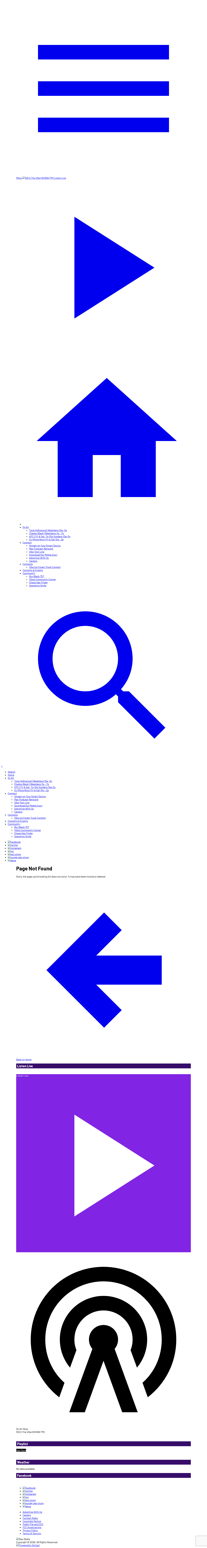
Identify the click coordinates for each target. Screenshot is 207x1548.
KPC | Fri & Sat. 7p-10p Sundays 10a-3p (49, 536)
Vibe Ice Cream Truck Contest (45, 567)
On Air (26, 527)
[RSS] (11, 851)
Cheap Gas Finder (38, 582)
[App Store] (14, 854)
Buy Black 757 (36, 576)
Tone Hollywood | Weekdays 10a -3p (48, 530)
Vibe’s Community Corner (42, 579)
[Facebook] (14, 841)
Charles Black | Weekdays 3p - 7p (46, 533)
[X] (13, 844)
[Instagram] (14, 848)
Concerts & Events (33, 570)
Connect (27, 542)
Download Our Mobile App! (43, 554)
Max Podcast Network (41, 548)
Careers (33, 560)
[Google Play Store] (18, 857)
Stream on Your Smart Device (45, 545)
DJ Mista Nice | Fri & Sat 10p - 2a (46, 539)
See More (21, 1450)
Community (29, 573)
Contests (28, 563)
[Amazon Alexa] (12, 860)
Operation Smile (37, 585)
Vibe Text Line (36, 551)
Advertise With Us (39, 557)
